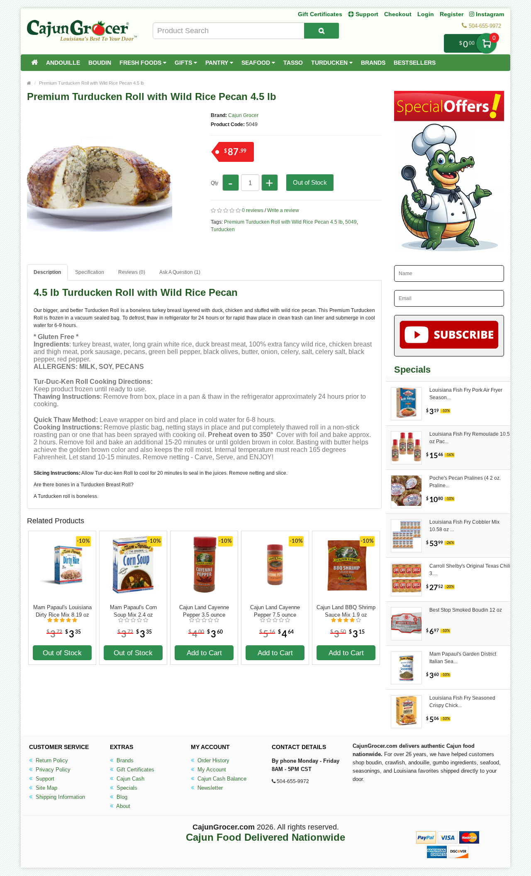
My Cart (486, 43)
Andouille (63, 62)
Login (425, 14)
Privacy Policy (52, 769)
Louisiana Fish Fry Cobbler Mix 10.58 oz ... (464, 525)
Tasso (293, 62)
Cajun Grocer (243, 115)
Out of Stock (310, 182)
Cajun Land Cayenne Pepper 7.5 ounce (275, 611)
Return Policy (51, 760)
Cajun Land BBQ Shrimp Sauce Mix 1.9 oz (346, 611)
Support (44, 779)
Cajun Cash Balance (221, 779)
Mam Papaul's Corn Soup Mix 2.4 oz (133, 611)
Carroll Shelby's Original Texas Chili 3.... (469, 569)
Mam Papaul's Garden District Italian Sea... (462, 657)
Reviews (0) (131, 272)
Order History (212, 760)
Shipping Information (59, 797)
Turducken (330, 62)
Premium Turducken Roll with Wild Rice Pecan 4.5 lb (91, 83)
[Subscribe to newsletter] (449, 335)
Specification (89, 272)
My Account (211, 769)
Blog (121, 797)
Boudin (99, 62)
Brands (373, 62)
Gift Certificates (320, 14)
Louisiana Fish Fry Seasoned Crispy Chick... (462, 701)
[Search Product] (321, 31)
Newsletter (209, 788)
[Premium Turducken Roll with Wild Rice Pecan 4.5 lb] (99, 252)
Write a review (283, 210)
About (122, 806)
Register (451, 14)
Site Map (45, 788)
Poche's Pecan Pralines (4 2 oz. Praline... (465, 481)
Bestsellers (415, 62)
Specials (126, 788)
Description (47, 272)
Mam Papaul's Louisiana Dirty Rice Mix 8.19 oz (62, 611)
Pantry (217, 62)
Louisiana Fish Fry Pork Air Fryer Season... (465, 393)
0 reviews (252, 210)
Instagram (489, 14)
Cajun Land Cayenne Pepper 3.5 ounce (204, 611)
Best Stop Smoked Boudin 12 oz (465, 610)
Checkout (398, 14)
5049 (351, 222)
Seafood (256, 62)
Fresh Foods (141, 62)
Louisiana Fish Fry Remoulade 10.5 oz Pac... (469, 437)
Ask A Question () (179, 272)
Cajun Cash (129, 779)
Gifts (184, 62)
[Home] (34, 62)
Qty (214, 183)
